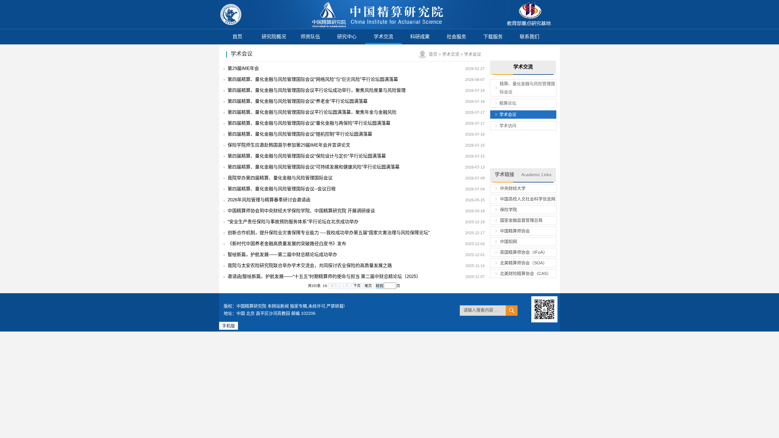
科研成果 (420, 36)
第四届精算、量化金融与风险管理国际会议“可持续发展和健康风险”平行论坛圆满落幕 (314, 166)
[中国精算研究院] (378, 27)
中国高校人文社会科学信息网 (527, 198)
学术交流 (383, 36)
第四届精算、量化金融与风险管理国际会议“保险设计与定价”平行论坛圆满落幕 (307, 155)
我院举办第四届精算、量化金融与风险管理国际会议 (280, 177)
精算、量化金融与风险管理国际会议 (527, 87)
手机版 (228, 325)
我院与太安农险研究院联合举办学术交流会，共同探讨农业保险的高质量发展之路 (310, 265)
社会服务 (456, 36)
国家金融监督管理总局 (521, 220)
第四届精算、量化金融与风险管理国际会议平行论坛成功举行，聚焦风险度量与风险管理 (317, 90)
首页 (237, 36)
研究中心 (347, 36)
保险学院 (508, 209)
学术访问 (507, 125)
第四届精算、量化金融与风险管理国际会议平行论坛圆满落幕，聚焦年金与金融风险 (312, 112)
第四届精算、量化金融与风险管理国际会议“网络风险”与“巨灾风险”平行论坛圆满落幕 (313, 79)
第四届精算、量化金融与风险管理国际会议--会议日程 (282, 188)
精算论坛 (507, 103)
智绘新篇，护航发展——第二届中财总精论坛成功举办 (282, 254)
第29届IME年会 (243, 68)
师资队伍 (310, 36)
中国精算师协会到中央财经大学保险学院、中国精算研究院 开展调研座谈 (301, 210)
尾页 (368, 286)
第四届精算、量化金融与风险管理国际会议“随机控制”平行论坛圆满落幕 (300, 134)
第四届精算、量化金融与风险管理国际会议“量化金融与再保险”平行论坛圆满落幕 (309, 123)
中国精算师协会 (515, 230)
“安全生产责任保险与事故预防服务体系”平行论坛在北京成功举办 (293, 221)
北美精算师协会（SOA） (523, 262)
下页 (357, 286)
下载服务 (493, 36)
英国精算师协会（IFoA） (523, 252)
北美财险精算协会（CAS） (525, 273)
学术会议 (472, 54)
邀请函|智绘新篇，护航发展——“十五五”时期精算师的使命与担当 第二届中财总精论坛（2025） (324, 276)
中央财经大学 (513, 188)
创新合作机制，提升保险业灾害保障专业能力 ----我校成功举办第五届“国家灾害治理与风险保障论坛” (329, 232)
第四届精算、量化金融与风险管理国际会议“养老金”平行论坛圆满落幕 (298, 101)
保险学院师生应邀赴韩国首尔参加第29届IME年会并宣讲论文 (289, 145)
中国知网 (508, 241)
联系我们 (529, 36)
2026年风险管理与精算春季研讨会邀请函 (269, 199)
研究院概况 (274, 36)
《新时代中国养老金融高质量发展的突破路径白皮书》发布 (287, 243)
